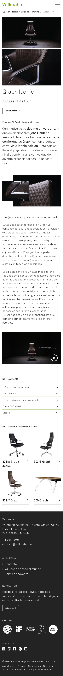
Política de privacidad (13, 669)
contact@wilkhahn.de (17, 544)
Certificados (9, 393)
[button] (57, 4)
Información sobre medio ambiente (21, 400)
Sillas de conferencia (31, 12)
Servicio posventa (16, 574)
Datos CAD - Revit (12, 406)
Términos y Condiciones (29, 666)
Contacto (11, 564)
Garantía (48, 666)
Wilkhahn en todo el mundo (23, 569)
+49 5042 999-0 (15, 540)
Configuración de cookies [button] (40, 669)
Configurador (11, 111)
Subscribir (9, 608)
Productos (13, 12)
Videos (6, 413)
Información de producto (16, 387)
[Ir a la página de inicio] (12, 4)
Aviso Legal (8, 666)
